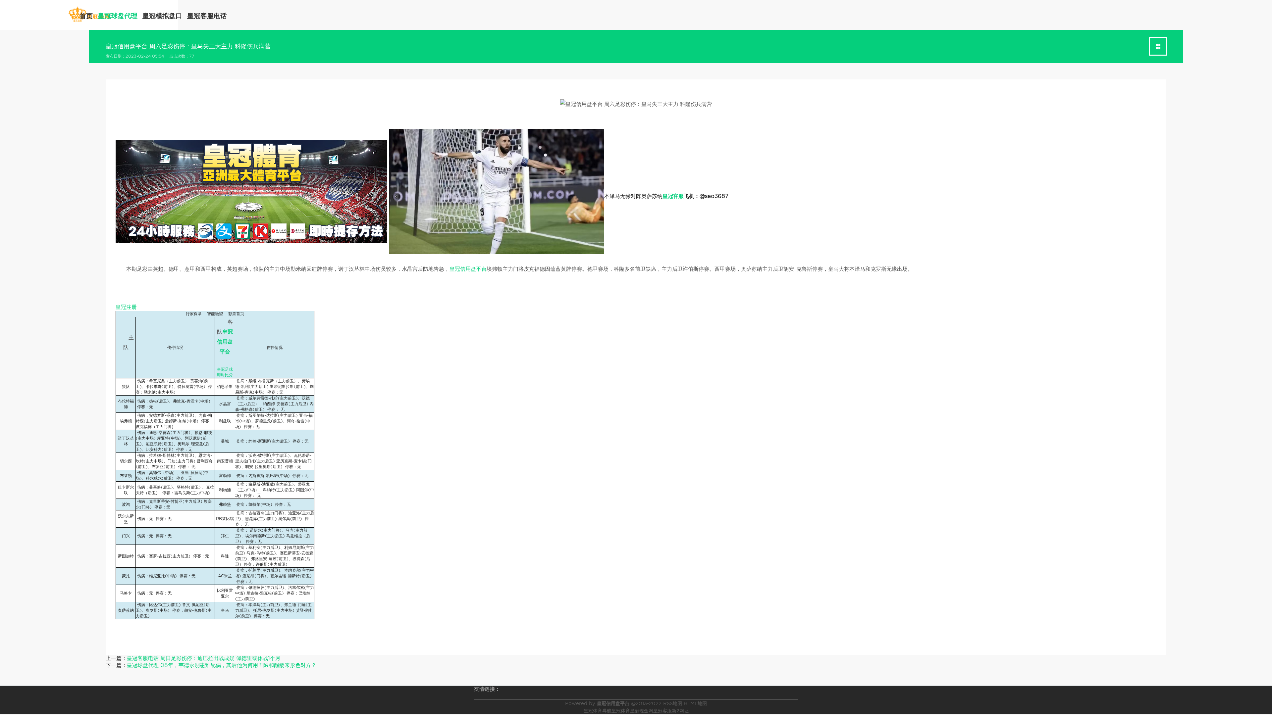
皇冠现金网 (641, 710)
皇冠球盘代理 (117, 16)
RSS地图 (672, 703)
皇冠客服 (662, 710)
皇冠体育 (620, 710)
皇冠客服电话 (207, 16)
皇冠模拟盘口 (162, 16)
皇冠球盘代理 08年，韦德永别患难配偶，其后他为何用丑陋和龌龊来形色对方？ (221, 665)
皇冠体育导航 (597, 710)
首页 (86, 16)
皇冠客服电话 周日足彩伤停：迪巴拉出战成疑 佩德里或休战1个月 (204, 658)
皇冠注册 (126, 307)
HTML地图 (695, 703)
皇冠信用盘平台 (468, 269)
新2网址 (680, 710)
